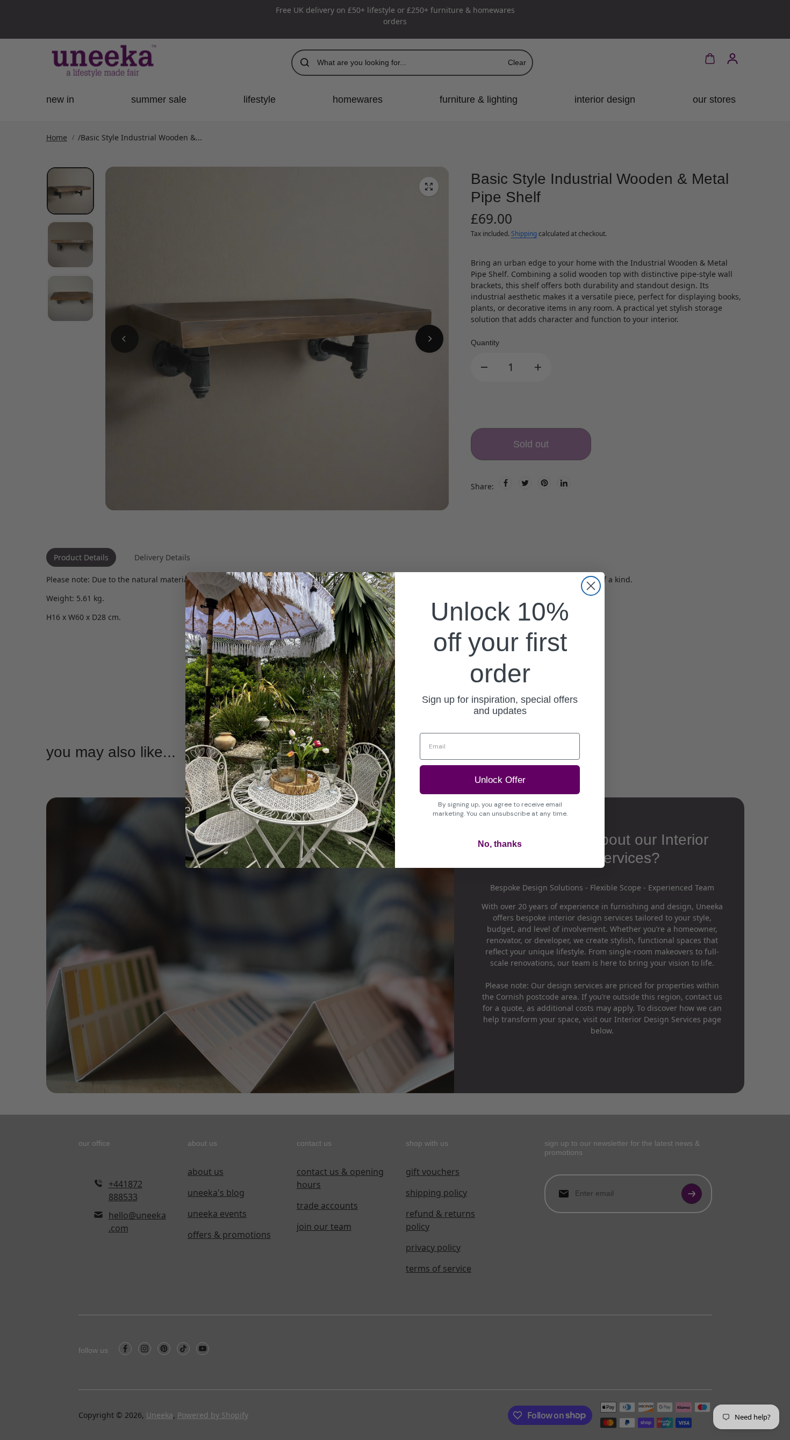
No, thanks (500, 844)
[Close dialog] (590, 585)
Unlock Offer (500, 780)
